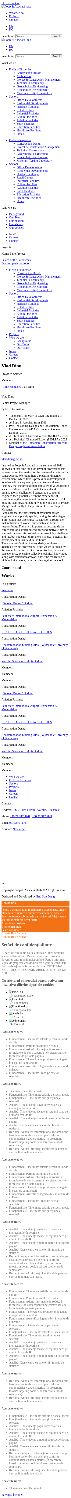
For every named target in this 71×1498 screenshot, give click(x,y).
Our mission (16, 220)
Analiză (18, 1017)
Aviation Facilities (27, 120)
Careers (13, 237)
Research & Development (32, 89)
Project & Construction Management (38, 79)
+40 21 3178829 (42, 816)
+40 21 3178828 (20, 816)
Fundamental (21, 1002)
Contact (13, 19)
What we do (16, 12)
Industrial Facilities (28, 113)
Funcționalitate (22, 1010)
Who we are (16, 337)
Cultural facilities (27, 116)
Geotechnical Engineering (32, 86)
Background (16, 214)
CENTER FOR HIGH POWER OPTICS (27, 632)
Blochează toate (23, 995)
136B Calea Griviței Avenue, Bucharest (35, 809)
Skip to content (11, 3)
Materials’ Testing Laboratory (34, 93)
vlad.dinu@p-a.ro (12, 459)
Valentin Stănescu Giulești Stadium (22, 661)
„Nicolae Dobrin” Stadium (17, 603)
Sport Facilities (25, 123)
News (12, 234)
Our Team (15, 217)
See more (7, 590)
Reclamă (19, 1024)
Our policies (16, 227)
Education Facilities (28, 127)
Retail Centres (25, 110)
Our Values (16, 224)
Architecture (24, 76)
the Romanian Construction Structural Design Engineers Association (38, 444)
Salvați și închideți (12, 1494)
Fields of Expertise (20, 69)
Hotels (20, 133)
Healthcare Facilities (29, 130)
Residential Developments (32, 103)
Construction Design (29, 72)
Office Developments (29, 99)
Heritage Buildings (28, 106)
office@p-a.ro (17, 822)
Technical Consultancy (30, 83)
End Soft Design (46, 896)
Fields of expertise (20, 140)
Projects (14, 16)
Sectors (13, 96)
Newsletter (19, 829)
